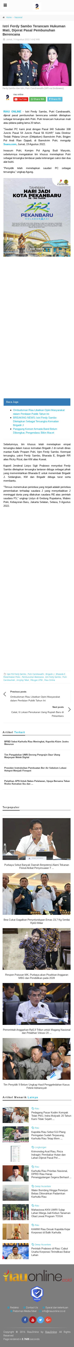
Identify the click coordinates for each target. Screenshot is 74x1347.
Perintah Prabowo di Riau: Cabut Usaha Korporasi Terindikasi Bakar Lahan (50, 1251)
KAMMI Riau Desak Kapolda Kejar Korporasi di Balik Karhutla (50, 1231)
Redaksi (14, 1307)
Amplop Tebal (23, 680)
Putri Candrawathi (36, 674)
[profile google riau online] (48, 1319)
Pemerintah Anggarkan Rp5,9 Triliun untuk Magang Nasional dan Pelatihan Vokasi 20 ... (36, 1031)
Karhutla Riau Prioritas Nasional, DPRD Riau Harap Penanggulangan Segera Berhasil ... (51, 1174)
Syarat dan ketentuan (56, 1307)
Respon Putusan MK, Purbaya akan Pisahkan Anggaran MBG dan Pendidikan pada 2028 (36, 976)
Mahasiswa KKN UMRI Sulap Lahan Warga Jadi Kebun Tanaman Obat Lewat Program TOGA (50, 1213)
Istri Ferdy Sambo (53, 677)
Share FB (55, 99)
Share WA (38, 99)
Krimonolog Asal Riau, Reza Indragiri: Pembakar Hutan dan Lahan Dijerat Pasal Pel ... (48, 1154)
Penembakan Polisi (11, 677)
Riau (36, 1108)
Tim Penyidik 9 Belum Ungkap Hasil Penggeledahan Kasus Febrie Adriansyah (36, 1086)
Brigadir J (50, 674)
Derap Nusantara (42, 1186)
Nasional (18, 17)
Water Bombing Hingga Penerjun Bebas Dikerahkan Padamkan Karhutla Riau (49, 1193)
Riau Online (49, 680)
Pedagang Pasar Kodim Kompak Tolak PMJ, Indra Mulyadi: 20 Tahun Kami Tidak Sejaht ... (51, 1115)
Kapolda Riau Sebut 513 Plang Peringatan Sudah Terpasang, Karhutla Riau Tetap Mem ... (48, 1135)
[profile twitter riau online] (40, 1319)
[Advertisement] (37, 360)
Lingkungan (40, 1147)
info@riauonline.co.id (53, 1311)
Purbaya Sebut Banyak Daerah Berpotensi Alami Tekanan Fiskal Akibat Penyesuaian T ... (36, 866)
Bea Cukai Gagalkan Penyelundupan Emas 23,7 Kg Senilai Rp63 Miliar (37, 921)
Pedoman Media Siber (25, 1311)
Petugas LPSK (36, 680)
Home (9, 17)
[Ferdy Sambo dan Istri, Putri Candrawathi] (37, 65)
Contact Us (32, 1307)
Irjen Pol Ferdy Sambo (16, 674)
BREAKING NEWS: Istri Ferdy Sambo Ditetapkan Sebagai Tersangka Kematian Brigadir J (36, 421)
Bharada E (60, 674)
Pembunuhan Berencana (33, 677)
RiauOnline (51, 1332)
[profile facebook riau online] (25, 1319)
